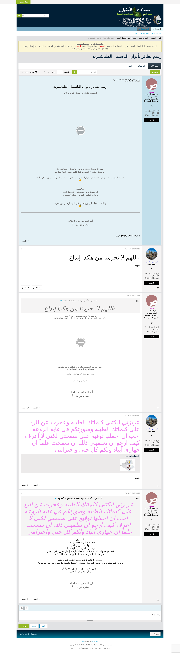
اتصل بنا (34, 634)
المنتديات (157, 29)
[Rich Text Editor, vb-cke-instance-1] (90, 615)
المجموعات (144, 29)
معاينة (34, 626)
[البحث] (19, 15)
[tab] (154, 66)
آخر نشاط (141, 66)
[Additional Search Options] (23, 15)
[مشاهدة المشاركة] (61, 301)
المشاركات (154, 66)
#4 (21, 416)
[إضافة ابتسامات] (22, 608)
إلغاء (43, 626)
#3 (21, 296)
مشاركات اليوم (156, 33)
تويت (150, 120)
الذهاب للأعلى (24, 634)
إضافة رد (24, 626)
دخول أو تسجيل (24, 2)
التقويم (137, 33)
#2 (21, 249)
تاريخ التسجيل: (153, 111)
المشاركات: (154, 115)
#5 (21, 493)
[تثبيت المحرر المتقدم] (26, 608)
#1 (21, 79)
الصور (130, 66)
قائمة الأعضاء (145, 33)
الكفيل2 (156, 634)
